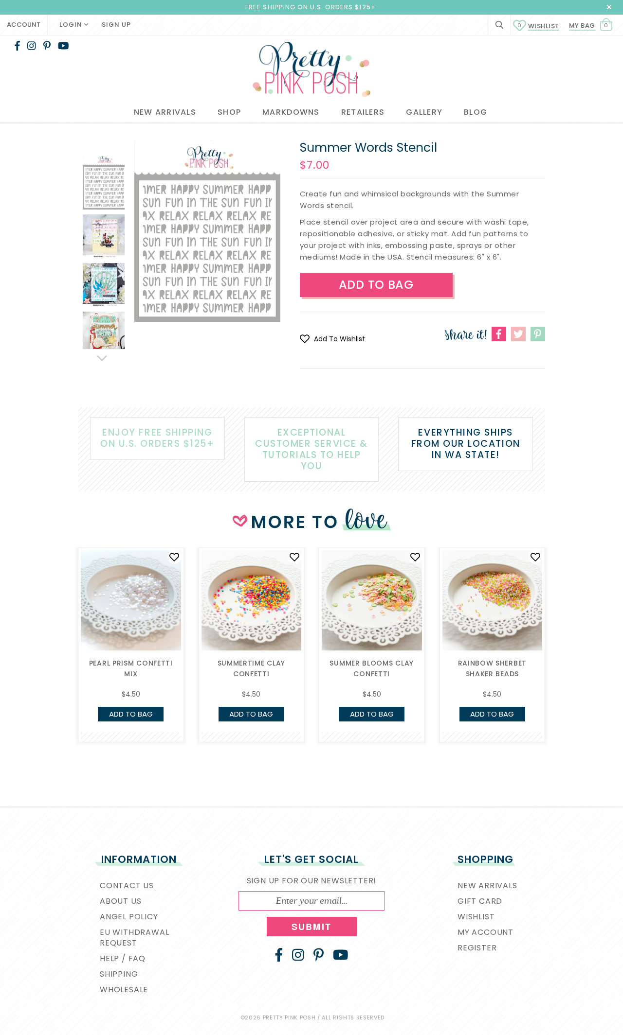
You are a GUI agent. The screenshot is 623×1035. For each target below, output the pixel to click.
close (609, 7)
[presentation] (63, 624)
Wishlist (538, 26)
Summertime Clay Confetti (252, 668)
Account (23, 24)
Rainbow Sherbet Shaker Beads (492, 668)
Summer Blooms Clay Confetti (372, 668)
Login (71, 24)
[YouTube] (63, 46)
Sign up (116, 24)
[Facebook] (17, 46)
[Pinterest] (47, 46)
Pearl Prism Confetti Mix (131, 668)
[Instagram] (31, 46)
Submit (311, 926)
